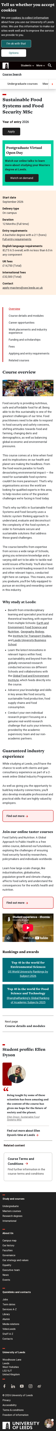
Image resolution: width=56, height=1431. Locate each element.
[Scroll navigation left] (3, 84)
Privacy (6, 1400)
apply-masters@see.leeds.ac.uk (22, 287)
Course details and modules (26, 315)
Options (14, 52)
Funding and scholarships (25, 339)
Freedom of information (15, 1415)
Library (6, 1314)
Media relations (10, 1324)
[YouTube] (21, 1386)
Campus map (9, 1240)
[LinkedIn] (13, 1386)
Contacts (7, 1338)
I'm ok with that (16, 43)
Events (6, 1279)
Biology (39, 631)
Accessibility (9, 1405)
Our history (8, 1245)
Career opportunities (22, 322)
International (9, 1220)
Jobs (5, 1299)
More (39, 65)
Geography (27, 631)
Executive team (11, 1270)
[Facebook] (4, 1386)
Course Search (11, 75)
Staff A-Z (7, 1333)
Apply (11, 131)
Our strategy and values (15, 1260)
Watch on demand (21, 178)
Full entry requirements (16, 239)
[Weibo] (39, 1386)
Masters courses (11, 1211)
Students (26, 65)
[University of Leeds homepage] (5, 66)
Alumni (6, 1319)
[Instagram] (30, 1386)
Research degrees (12, 1216)
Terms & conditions (13, 1410)
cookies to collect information (30, 17)
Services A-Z (9, 1309)
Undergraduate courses (22, 83)
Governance (8, 1255)
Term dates (8, 1304)
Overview (14, 308)
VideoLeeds (9, 1329)
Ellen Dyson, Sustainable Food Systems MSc (23, 1118)
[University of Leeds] (20, 1426)
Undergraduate (10, 1206)
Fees (12, 346)
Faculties (7, 1250)
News (5, 1275)
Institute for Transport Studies (32, 636)
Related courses (19, 360)
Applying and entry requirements (29, 353)
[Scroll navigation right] (52, 84)
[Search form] (50, 65)
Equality (6, 1265)
